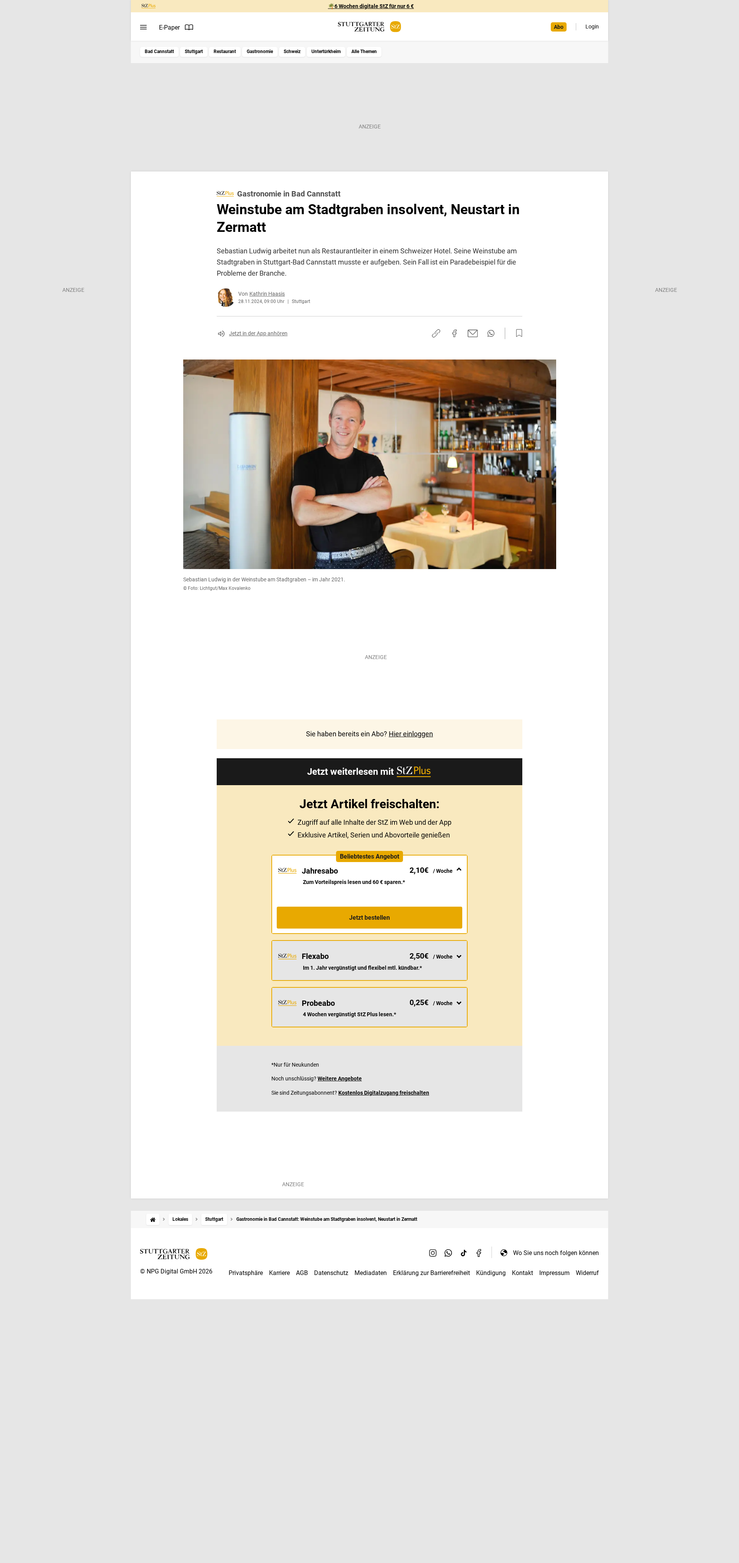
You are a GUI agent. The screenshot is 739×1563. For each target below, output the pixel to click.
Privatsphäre (246, 1273)
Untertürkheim (326, 51)
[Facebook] (479, 1253)
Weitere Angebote (340, 1078)
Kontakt (522, 1273)
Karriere (279, 1273)
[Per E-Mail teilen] (472, 333)
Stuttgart (194, 51)
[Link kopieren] (436, 333)
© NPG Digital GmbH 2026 (176, 1271)
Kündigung (491, 1273)
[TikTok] (464, 1253)
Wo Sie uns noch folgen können (556, 1253)
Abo (558, 27)
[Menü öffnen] (143, 27)
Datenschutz (331, 1273)
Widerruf (587, 1273)
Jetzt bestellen (369, 917)
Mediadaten (370, 1273)
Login (592, 26)
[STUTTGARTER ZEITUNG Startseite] (369, 26)
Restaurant (225, 51)
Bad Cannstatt (159, 51)
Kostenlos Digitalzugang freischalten (383, 1093)
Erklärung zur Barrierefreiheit (431, 1273)
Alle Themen (364, 51)
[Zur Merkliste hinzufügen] (517, 333)
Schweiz (292, 51)
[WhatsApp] (448, 1253)
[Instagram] (433, 1253)
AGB (302, 1273)
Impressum (554, 1273)
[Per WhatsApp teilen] (490, 333)
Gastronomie (260, 51)
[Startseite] (152, 1219)
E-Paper (169, 27)
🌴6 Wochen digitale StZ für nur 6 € (371, 6)
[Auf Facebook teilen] (454, 333)
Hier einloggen (411, 734)
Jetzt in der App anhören (258, 333)
